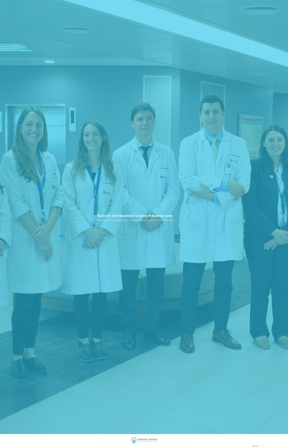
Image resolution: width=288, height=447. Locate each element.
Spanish (256, 446)
